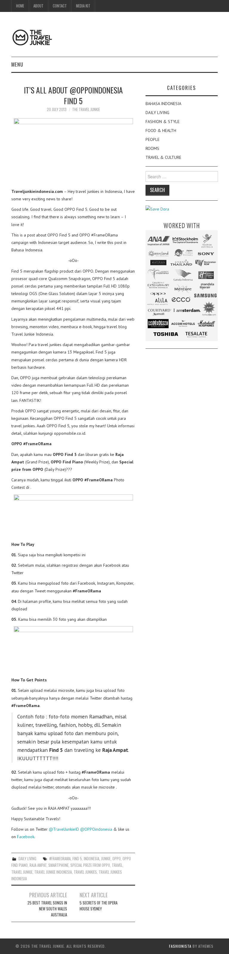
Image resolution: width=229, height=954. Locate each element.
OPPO (116, 858)
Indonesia (91, 858)
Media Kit (83, 6)
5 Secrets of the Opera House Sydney (98, 906)
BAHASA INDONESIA (163, 103)
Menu (17, 64)
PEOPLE (153, 139)
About (38, 6)
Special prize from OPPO (90, 865)
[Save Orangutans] (157, 208)
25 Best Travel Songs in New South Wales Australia (47, 909)
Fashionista (180, 946)
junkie (106, 858)
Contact (60, 6)
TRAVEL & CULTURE (163, 157)
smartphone (58, 865)
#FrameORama (60, 858)
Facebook (25, 836)
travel (117, 865)
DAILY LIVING (27, 858)
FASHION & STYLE (163, 121)
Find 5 (77, 858)
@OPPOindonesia (96, 829)
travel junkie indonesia (53, 872)
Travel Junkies (85, 872)
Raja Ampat (38, 865)
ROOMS (152, 148)
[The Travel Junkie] (32, 37)
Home (20, 6)
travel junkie (22, 872)
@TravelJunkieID (64, 829)
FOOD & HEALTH (161, 130)
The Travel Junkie (86, 109)
